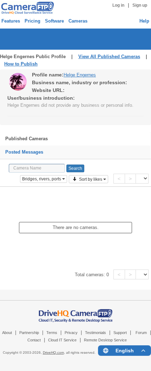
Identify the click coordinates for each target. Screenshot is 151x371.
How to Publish (21, 64)
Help (144, 21)
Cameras (77, 21)
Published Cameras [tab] (26, 138)
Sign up (139, 5)
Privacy (71, 332)
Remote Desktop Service (105, 340)
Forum (141, 332)
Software (54, 21)
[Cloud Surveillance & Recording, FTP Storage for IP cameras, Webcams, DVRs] (26, 7)
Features (10, 21)
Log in (118, 5)
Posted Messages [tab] (24, 152)
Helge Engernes (80, 75)
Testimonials (95, 332)
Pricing (32, 21)
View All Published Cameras (109, 56)
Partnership (29, 332)
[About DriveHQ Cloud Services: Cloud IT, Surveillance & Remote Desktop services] (75, 312)
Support (120, 332)
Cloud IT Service (62, 340)
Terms (51, 332)
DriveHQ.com (53, 352)
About (7, 332)
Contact (34, 340)
